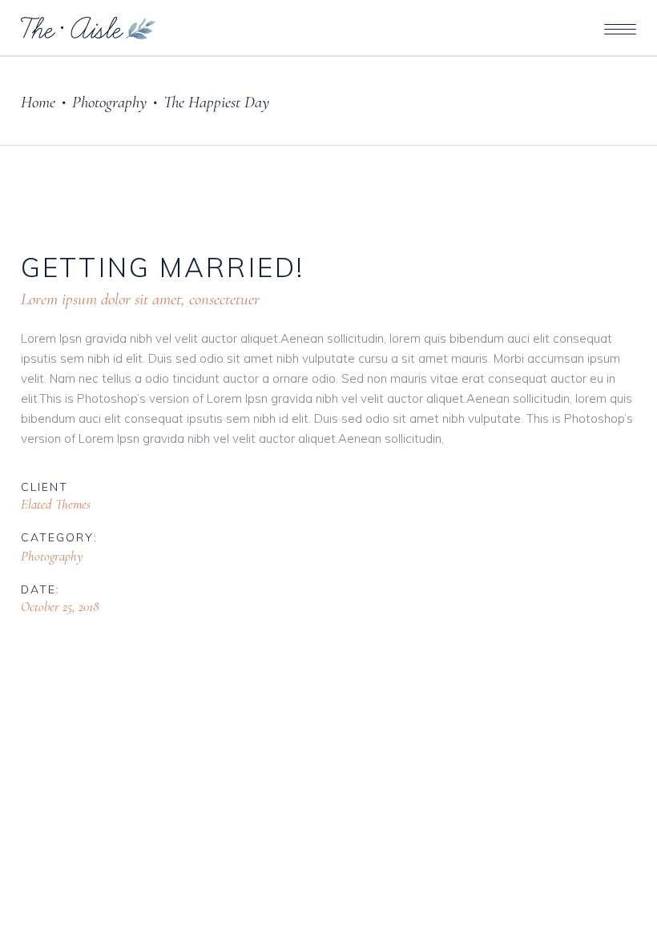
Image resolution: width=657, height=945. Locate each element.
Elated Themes (56, 504)
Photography (109, 102)
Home (38, 102)
